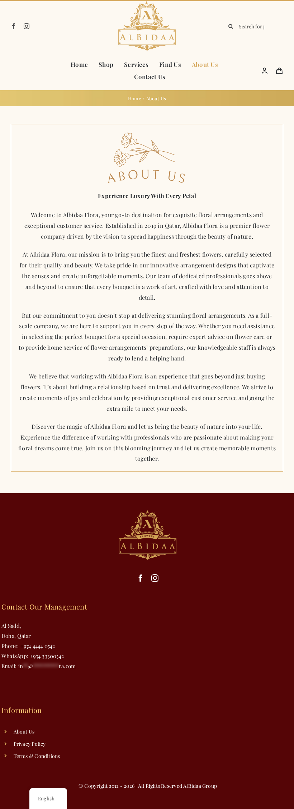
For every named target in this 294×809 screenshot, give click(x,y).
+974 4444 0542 (37, 645)
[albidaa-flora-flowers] (147, 3)
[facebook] (13, 26)
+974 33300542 (46, 655)
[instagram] (26, 26)
